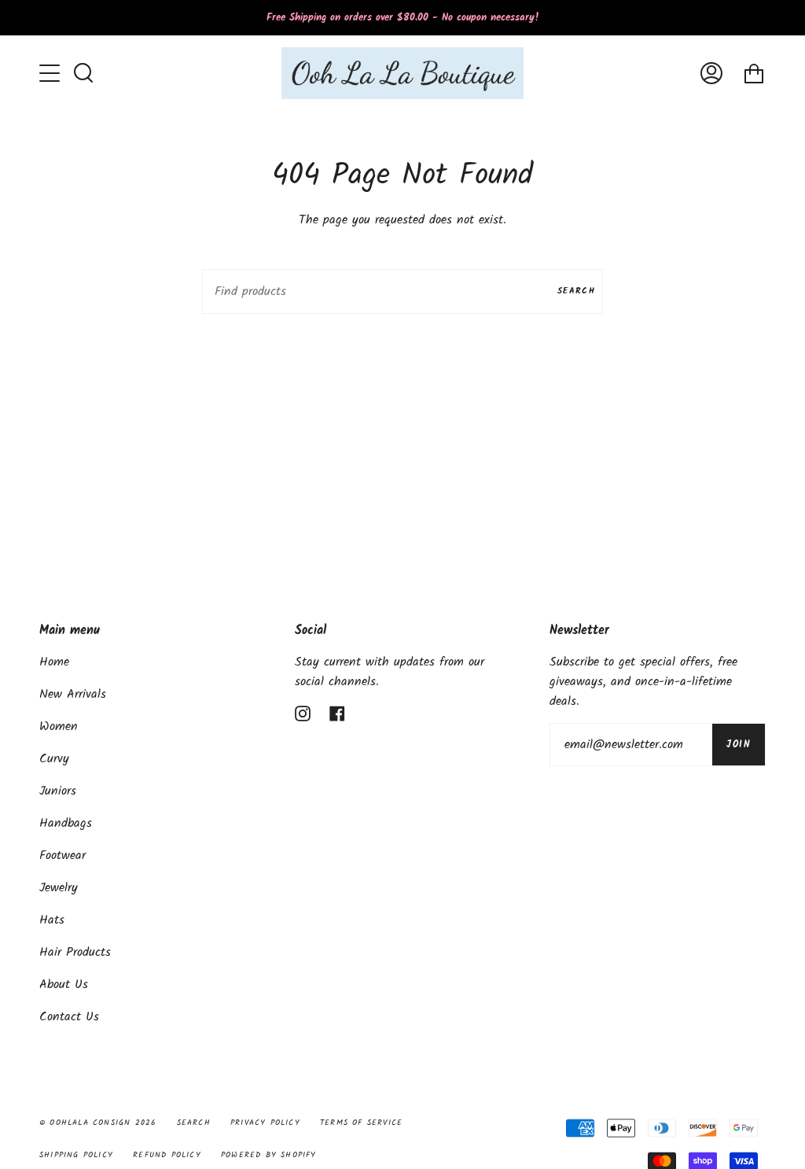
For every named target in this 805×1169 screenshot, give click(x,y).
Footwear (62, 855)
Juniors (57, 791)
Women (58, 726)
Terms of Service (361, 1122)
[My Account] (711, 73)
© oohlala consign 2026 (97, 1122)
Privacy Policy (265, 1122)
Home (54, 662)
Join (738, 744)
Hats (51, 920)
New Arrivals (72, 694)
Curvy (54, 759)
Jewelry (58, 888)
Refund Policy (167, 1155)
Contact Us (69, 1017)
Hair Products (75, 952)
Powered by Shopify (269, 1155)
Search (576, 291)
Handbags (65, 823)
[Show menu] (51, 73)
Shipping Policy (76, 1155)
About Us (63, 984)
